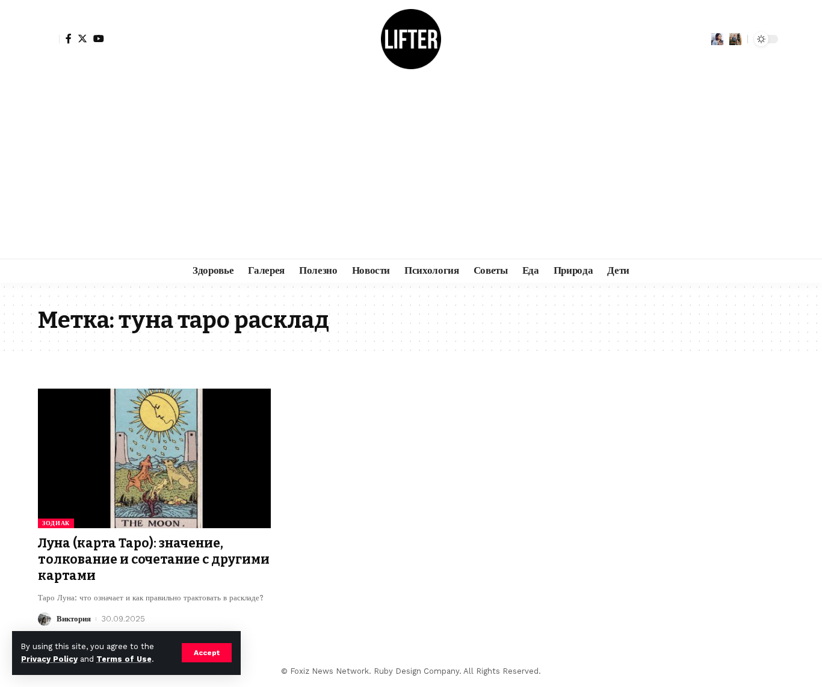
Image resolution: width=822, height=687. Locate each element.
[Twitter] (82, 38)
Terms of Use (124, 659)
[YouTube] (98, 38)
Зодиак (56, 523)
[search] (735, 39)
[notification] (717, 39)
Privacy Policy (49, 659)
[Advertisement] (411, 168)
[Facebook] (69, 38)
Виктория (74, 618)
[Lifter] (411, 39)
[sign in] (49, 39)
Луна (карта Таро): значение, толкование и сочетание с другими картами (154, 559)
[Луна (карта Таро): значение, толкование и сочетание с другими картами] (154, 458)
